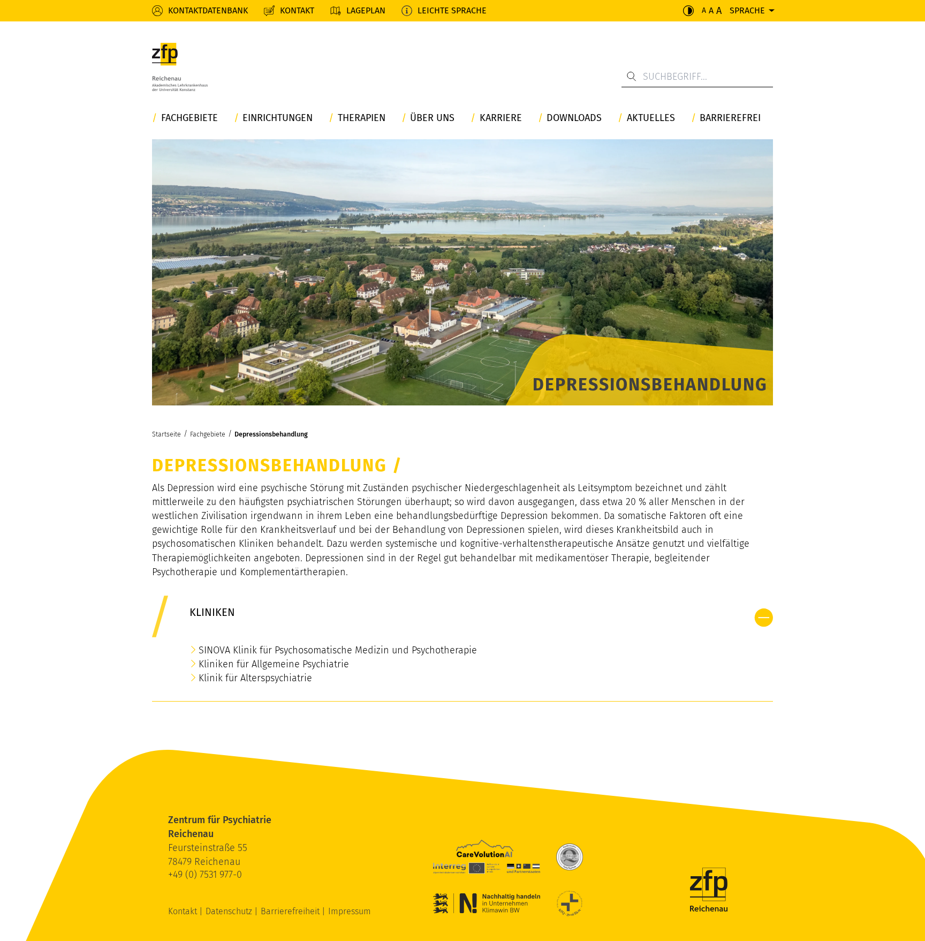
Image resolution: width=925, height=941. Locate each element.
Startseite (166, 434)
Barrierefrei (730, 118)
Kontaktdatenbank (208, 10)
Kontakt (297, 10)
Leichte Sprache (452, 10)
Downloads (574, 118)
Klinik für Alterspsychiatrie (255, 678)
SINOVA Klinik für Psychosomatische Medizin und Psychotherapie (338, 650)
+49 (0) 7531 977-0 (205, 874)
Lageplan (365, 10)
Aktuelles (651, 118)
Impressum (349, 911)
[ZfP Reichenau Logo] (180, 69)
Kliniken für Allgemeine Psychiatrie (274, 664)
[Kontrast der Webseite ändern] (688, 10)
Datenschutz (230, 911)
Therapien (361, 118)
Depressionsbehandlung (271, 434)
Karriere (501, 118)
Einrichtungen (277, 118)
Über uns (432, 118)
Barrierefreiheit (291, 911)
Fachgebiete (189, 118)
